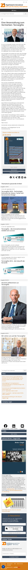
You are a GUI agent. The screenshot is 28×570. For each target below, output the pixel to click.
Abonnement (14, 170)
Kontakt (9, 565)
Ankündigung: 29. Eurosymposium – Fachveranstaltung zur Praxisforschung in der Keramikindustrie (13, 384)
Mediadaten (10, 563)
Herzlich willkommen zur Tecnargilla (10, 283)
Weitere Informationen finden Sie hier (9, 536)
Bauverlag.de (4, 568)
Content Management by (7, 567)
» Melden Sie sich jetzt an (14, 533)
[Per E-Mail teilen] (22, 177)
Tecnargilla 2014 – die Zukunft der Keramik (13, 262)
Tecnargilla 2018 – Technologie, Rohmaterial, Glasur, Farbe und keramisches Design (12, 193)
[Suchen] (25, 14)
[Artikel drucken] (25, 177)
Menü (14, 10)
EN (26, 2)
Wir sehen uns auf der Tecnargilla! (13, 336)
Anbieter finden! (14, 557)
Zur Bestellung (5, 491)
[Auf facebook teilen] (10, 178)
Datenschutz (20, 563)
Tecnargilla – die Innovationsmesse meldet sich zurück (13, 230)
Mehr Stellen (14, 434)
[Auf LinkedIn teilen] (19, 178)
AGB (15, 563)
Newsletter (3, 563)
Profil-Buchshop (10, 489)
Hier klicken (15, 529)
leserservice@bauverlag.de (15, 490)
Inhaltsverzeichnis (14, 172)
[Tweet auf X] (13, 178)
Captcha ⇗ (19, 530)
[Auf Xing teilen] (16, 178)
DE (24, 2)
